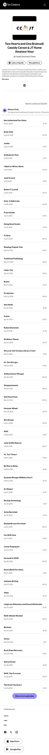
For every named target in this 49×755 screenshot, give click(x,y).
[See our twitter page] (11, 732)
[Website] (24, 85)
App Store (14, 741)
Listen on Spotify (17, 63)
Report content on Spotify (36, 103)
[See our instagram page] (16, 732)
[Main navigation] (44, 4)
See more (5, 79)
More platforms (34, 63)
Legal (5, 720)
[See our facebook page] (5, 732)
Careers (6, 716)
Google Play (15, 749)
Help (5, 725)
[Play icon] (5, 110)
